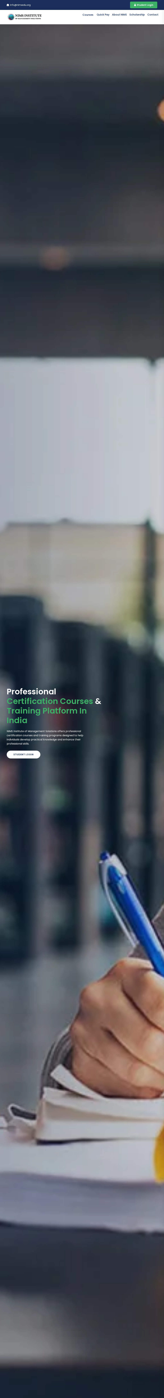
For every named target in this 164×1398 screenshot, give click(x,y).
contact (152, 14)
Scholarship (137, 14)
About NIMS (119, 14)
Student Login (144, 5)
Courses (87, 15)
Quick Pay (103, 14)
